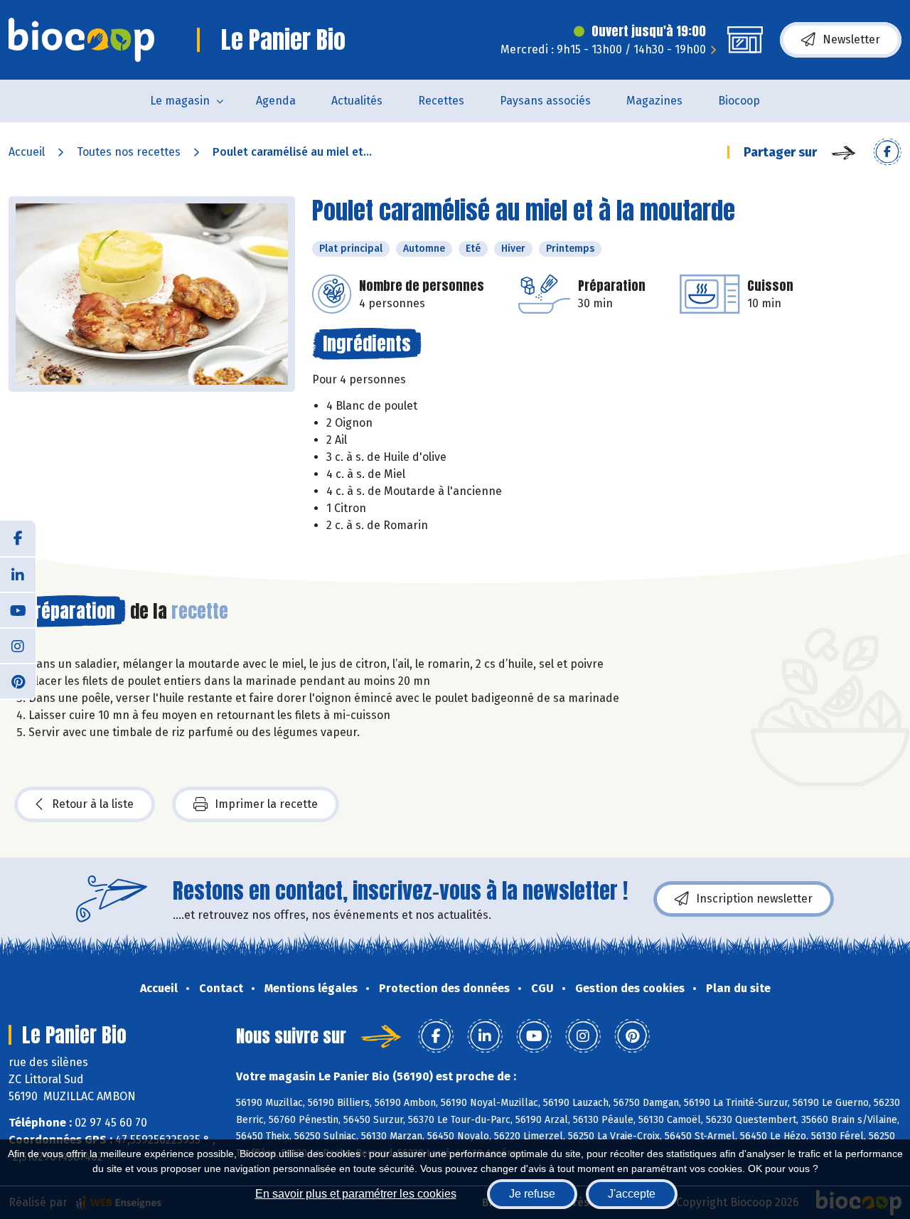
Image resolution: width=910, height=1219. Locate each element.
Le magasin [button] (180, 100)
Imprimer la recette (266, 804)
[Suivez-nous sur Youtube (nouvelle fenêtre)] (18, 609)
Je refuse (532, 1194)
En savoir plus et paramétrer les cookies (355, 1194)
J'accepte (631, 1194)
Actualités (356, 100)
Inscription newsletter (754, 898)
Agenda (276, 100)
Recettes (441, 100)
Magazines (654, 100)
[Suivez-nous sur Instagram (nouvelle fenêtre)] (18, 645)
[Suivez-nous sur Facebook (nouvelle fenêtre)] (18, 538)
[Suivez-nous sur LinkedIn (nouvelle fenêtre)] (18, 574)
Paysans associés (545, 100)
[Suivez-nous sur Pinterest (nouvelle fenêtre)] (18, 680)
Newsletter (851, 39)
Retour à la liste (93, 804)
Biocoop (739, 100)
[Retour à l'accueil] (81, 40)
